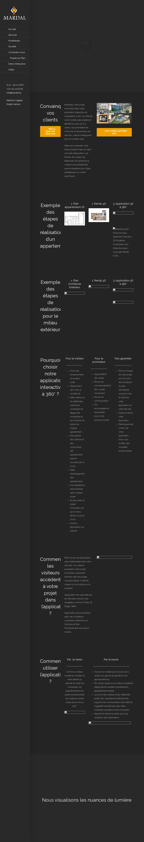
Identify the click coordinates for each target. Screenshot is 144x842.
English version (13, 104)
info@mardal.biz (13, 93)
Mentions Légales (14, 100)
